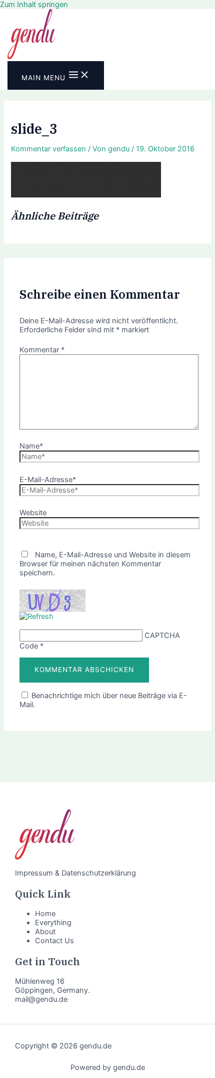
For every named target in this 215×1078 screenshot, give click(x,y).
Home (45, 913)
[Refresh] (37, 616)
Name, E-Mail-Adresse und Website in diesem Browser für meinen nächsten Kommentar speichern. (105, 563)
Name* (31, 446)
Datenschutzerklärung (99, 873)
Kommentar (42, 349)
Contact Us (54, 940)
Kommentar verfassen (48, 148)
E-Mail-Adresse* (48, 479)
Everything (53, 922)
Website (33, 512)
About (45, 931)
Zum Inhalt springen (34, 4)
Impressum (34, 873)
